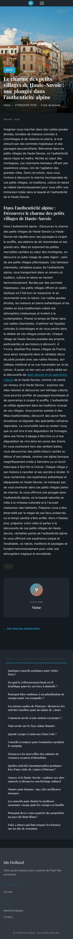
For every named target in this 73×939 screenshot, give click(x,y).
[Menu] (41, 3)
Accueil (8, 119)
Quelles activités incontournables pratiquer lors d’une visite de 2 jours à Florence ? (35, 767)
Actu (9, 70)
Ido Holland (14, 862)
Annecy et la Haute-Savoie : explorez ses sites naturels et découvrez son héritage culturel (36, 779)
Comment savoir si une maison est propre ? (35, 718)
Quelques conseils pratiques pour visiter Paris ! (33, 672)
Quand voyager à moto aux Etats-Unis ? (32, 734)
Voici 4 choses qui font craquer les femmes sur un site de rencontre (34, 826)
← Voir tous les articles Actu (22, 628)
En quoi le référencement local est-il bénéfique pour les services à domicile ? (33, 684)
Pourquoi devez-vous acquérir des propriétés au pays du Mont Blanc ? (36, 814)
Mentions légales (13, 910)
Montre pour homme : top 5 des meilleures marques (34, 791)
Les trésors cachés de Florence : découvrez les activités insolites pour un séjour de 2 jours (36, 708)
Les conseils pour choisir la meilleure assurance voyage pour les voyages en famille (36, 803)
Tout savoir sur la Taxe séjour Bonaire (31, 726)
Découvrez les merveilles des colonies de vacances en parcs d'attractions (33, 755)
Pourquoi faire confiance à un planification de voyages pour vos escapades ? (36, 696)
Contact (8, 916)
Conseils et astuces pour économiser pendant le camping (36, 744)
